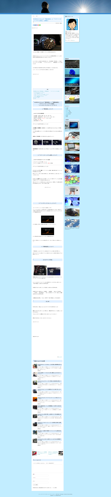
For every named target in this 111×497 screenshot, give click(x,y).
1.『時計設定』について (38, 93)
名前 (34, 474)
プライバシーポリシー (47, 13)
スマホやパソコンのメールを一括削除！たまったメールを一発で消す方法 (72, 102)
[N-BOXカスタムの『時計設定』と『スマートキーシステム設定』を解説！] (36, 25)
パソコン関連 (68, 112)
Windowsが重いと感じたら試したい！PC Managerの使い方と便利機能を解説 (71, 75)
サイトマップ (36, 13)
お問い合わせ (52, 13)
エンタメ (67, 110)
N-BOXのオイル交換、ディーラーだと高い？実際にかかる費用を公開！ (72, 93)
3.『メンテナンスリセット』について (40, 95)
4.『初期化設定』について (39, 96)
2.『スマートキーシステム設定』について (41, 94)
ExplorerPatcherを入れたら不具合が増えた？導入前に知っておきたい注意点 (72, 67)
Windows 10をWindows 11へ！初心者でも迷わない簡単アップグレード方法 (72, 84)
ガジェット (67, 111)
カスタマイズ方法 (36, 97)
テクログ (54, 495)
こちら (73, 40)
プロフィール (41, 13)
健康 (66, 115)
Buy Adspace (57, 13)
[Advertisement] (47, 31)
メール (34, 477)
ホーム (33, 13)
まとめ (34, 98)
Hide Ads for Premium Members (63, 13)
